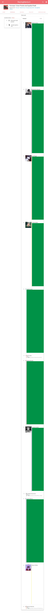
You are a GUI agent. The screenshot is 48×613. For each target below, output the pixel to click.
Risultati (31, 12)
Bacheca (22, 12)
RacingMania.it (24, 2)
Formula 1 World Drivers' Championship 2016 (25, 7)
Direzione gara (42, 12)
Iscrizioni (12, 12)
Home (3, 12)
